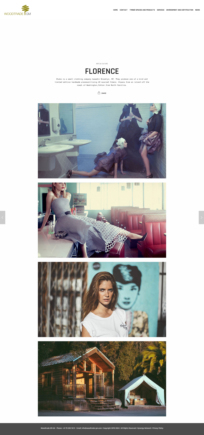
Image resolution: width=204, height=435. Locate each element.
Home (115, 10)
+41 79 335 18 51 (68, 428)
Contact (124, 10)
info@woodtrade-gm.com (92, 428)
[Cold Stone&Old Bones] (201, 217)
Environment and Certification (179, 10)
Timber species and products (142, 10)
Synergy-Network (144, 428)
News (197, 10)
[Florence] (2, 217)
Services (160, 10)
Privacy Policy (158, 428)
